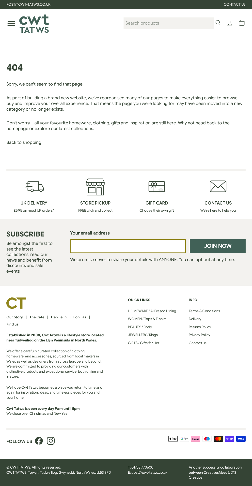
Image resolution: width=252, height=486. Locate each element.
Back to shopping (23, 142)
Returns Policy (200, 327)
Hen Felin (59, 317)
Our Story (14, 317)
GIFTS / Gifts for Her (143, 343)
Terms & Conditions (204, 311)
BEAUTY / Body (140, 327)
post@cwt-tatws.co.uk (149, 472)
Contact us (235, 4)
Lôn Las (79, 317)
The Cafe (37, 317)
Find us (12, 324)
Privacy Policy (199, 335)
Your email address (90, 233)
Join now (218, 245)
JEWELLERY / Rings (143, 335)
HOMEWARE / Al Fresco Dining (152, 311)
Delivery (195, 319)
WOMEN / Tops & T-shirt (147, 319)
